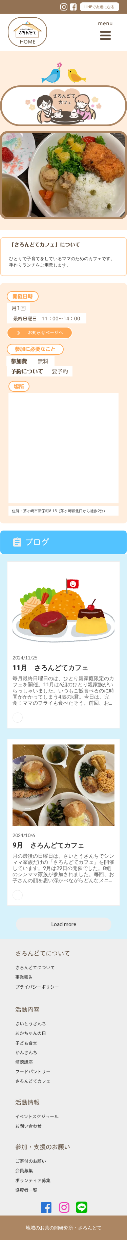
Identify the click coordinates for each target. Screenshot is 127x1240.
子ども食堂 (26, 1043)
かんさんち (26, 1053)
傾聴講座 (24, 1062)
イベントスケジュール (37, 1116)
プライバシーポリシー (37, 987)
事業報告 (24, 977)
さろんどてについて (35, 968)
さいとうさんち (30, 1024)
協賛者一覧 (26, 1190)
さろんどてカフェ (32, 1081)
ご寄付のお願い (30, 1161)
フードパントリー (32, 1072)
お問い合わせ (28, 1126)
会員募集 (24, 1171)
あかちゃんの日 (30, 1033)
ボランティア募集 (32, 1180)
